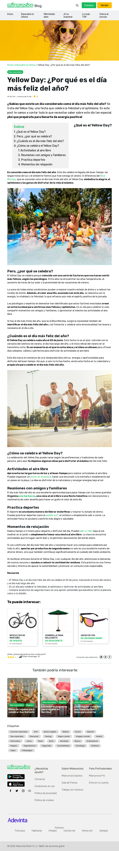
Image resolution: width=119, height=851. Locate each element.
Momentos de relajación (36, 164)
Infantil (99, 736)
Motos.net (87, 830)
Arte (36, 732)
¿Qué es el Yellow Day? (31, 131)
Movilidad (64, 741)
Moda (40, 741)
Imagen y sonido (83, 736)
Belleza (66, 732)
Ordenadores (92, 741)
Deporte (90, 732)
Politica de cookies (44, 800)
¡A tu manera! (68, 15)
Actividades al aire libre (35, 150)
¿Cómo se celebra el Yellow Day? (38, 145)
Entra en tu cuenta (98, 782)
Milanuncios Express (72, 775)
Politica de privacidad (46, 793)
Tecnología (80, 746)
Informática (15, 741)
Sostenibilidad (63, 746)
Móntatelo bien (49, 15)
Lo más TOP (86, 15)
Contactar (40, 779)
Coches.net (69, 830)
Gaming (48, 736)
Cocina (78, 732)
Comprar (89, 5)
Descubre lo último (27, 15)
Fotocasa (20, 830)
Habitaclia (37, 830)
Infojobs (53, 830)
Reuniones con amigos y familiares (43, 155)
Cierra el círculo (103, 15)
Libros (29, 741)
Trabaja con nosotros (72, 789)
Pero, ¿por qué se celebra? (34, 136)
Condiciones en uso (45, 786)
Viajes (13, 750)
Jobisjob (103, 830)
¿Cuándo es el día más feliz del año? (40, 141)
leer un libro (86, 531)
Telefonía (95, 746)
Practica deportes (33, 159)
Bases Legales (50, 732)
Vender (104, 5)
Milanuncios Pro (97, 775)
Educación (34, 736)
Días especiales (17, 736)
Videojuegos (27, 750)
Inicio (10, 14)
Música (77, 741)
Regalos (13, 746)
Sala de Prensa (69, 782)
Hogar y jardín (64, 736)
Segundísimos (30, 746)
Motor (51, 741)
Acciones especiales (19, 732)
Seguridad (46, 746)
